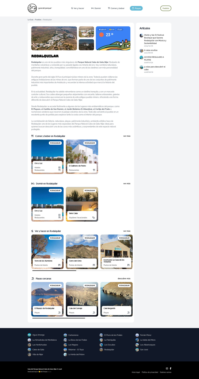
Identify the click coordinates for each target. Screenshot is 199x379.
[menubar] (106, 8)
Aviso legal (136, 372)
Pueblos (38, 20)
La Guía (30, 20)
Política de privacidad (150, 372)
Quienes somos (165, 372)
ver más (126, 136)
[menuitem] (77, 8)
